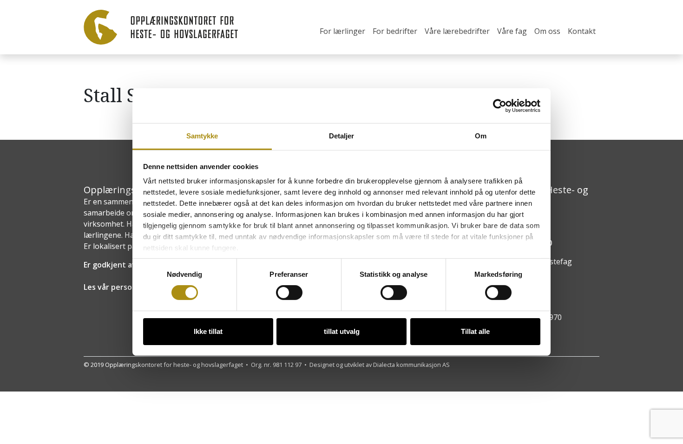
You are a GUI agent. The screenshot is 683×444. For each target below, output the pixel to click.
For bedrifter (395, 31)
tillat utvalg (342, 331)
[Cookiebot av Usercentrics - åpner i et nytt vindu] (499, 105)
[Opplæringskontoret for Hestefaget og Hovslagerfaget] (161, 27)
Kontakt (582, 31)
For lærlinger (342, 31)
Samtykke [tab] (202, 136)
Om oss (547, 31)
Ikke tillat (208, 331)
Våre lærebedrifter (457, 31)
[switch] (289, 292)
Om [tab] (480, 136)
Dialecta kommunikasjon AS (411, 364)
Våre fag (512, 31)
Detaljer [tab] (342, 136)
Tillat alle (475, 331)
